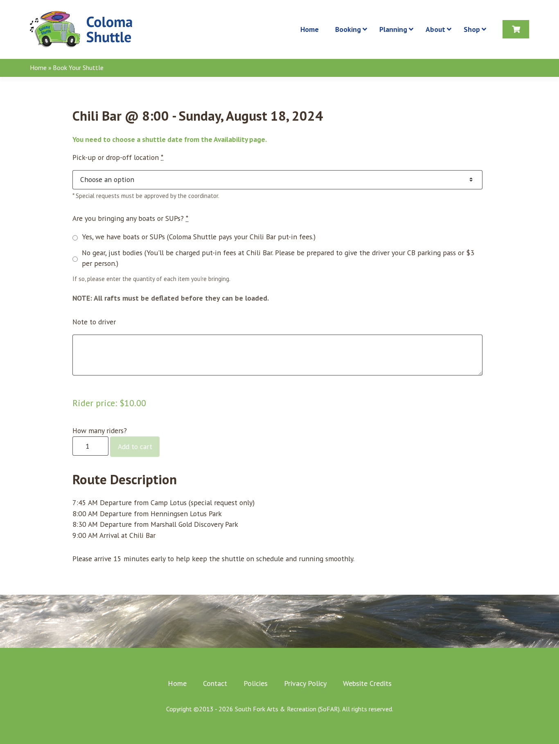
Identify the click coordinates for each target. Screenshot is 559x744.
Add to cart (135, 446)
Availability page (239, 139)
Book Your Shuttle (78, 67)
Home (38, 67)
